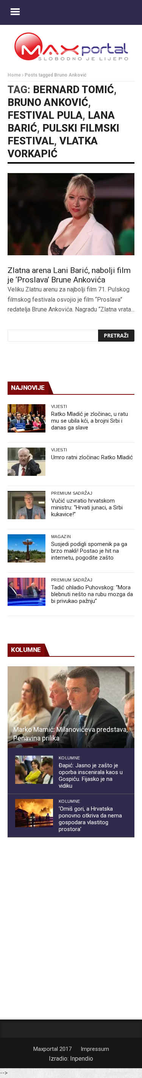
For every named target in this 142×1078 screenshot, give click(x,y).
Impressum (95, 1049)
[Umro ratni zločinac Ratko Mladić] (26, 462)
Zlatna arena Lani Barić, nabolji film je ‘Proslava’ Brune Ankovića (69, 275)
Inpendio (81, 1058)
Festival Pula (45, 115)
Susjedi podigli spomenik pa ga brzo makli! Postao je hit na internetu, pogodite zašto (89, 551)
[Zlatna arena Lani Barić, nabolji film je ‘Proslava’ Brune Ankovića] (71, 214)
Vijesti (59, 406)
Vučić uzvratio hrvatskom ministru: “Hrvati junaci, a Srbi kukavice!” (87, 507)
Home (14, 75)
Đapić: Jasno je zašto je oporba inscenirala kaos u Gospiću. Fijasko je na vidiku (91, 775)
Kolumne (69, 758)
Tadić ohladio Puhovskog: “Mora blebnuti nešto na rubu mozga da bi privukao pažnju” (92, 594)
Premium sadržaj (71, 493)
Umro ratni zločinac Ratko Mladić (92, 457)
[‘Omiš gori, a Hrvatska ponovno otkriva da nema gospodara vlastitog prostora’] (34, 813)
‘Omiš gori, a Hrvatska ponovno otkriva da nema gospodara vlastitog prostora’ (90, 819)
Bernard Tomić (73, 90)
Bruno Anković (48, 103)
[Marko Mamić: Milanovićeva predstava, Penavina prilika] (71, 707)
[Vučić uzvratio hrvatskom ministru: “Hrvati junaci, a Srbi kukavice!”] (26, 505)
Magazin (61, 536)
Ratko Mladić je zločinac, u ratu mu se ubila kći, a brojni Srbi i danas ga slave (89, 421)
